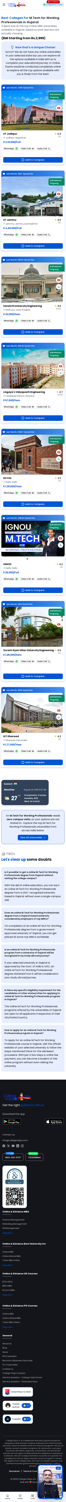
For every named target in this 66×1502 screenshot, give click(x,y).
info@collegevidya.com (15, 1140)
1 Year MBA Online (11, 1260)
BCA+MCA (7, 1281)
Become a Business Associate (17, 1360)
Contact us (7, 1369)
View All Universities (31, 837)
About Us (6, 1343)
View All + (7, 1233)
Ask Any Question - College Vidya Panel (22, 1377)
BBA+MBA (7, 1285)
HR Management (10, 1228)
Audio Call (42, 148)
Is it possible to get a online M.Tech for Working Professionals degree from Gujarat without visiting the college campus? (31, 875)
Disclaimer (14, 1471)
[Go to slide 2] (29, 386)
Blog (4, 1347)
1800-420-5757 (13, 1157)
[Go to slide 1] (26, 128)
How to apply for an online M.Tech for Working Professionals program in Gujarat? (30, 1032)
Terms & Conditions (33, 1471)
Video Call (26, 148)
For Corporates (10, 1364)
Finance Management (13, 1219)
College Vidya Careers (13, 1373)
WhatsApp (9, 148)
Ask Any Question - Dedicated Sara (19, 1381)
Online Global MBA (11, 1256)
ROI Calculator (9, 1356)
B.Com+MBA (8, 1290)
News (5, 1352)
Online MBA (8, 1251)
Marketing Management (14, 1223)
